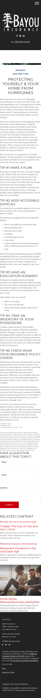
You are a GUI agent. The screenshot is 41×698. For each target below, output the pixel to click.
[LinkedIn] (24, 35)
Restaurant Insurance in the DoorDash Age (18, 550)
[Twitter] (20, 35)
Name (4, 462)
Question (3, 488)
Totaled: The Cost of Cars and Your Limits (19, 528)
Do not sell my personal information (24, 661)
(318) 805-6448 (22, 42)
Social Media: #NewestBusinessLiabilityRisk (19, 600)
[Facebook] (17, 35)
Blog (3, 668)
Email (4, 475)
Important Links (8, 672)
